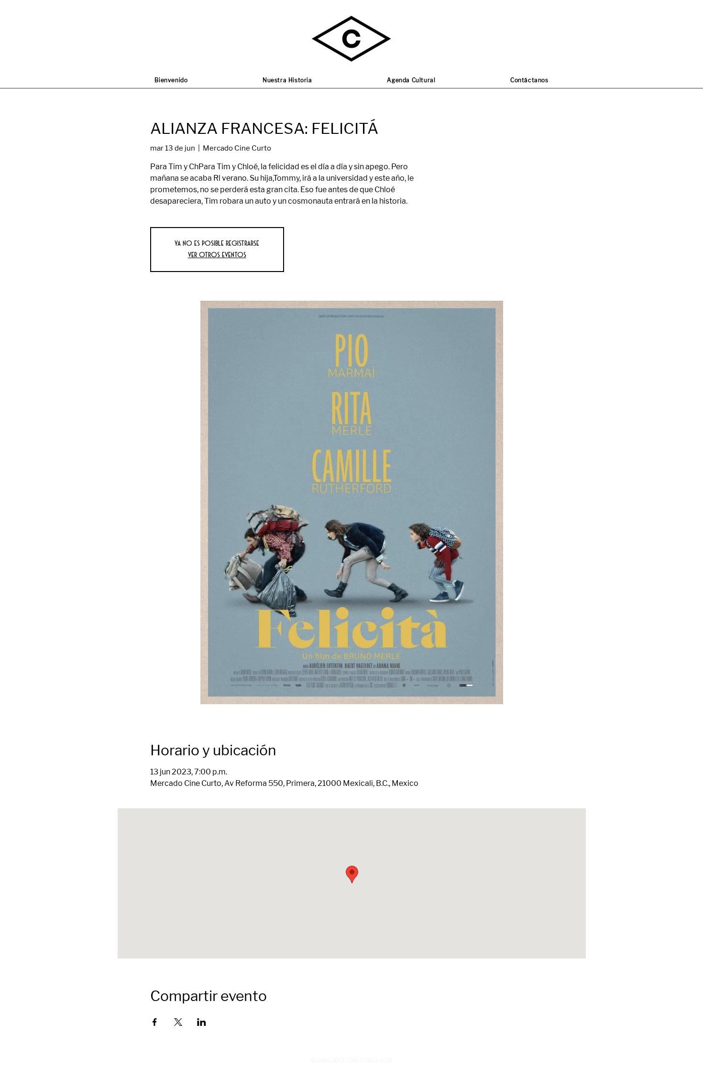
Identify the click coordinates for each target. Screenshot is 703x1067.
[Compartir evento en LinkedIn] (201, 1022)
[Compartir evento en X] (178, 1022)
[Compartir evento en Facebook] (154, 1022)
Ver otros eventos (217, 255)
